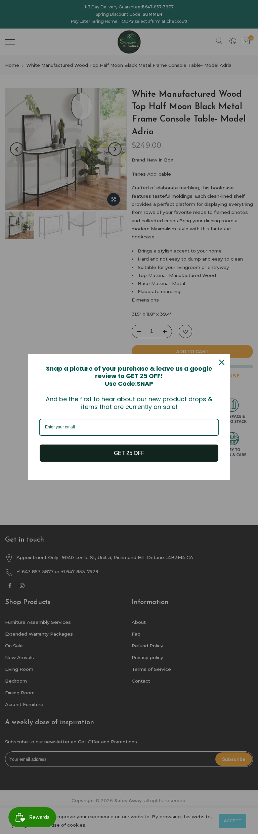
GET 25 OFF (129, 453)
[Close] (222, 362)
